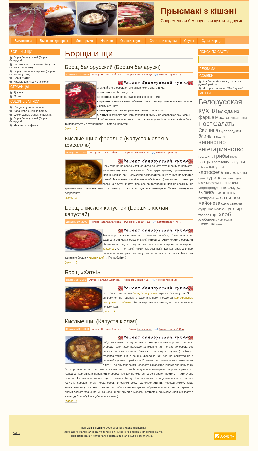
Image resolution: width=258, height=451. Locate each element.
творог (203, 215)
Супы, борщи (211, 41)
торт (214, 214)
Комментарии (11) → (171, 74)
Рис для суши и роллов (29, 107)
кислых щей (96, 257)
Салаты (224, 123)
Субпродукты (230, 131)
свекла (236, 203)
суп (228, 208)
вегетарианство (221, 149)
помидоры (206, 198)
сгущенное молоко (211, 209)
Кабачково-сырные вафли (30, 110)
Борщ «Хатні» (82, 272)
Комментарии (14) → (171, 329)
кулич (202, 178)
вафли (219, 136)
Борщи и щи (144, 74)
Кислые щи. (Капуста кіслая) (101, 321)
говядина (205, 156)
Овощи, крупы (131, 41)
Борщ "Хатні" (22, 77)
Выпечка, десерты (54, 41)
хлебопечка (207, 219)
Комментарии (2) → (168, 279)
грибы (221, 156)
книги (228, 173)
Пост (205, 123)
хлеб (225, 214)
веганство (212, 142)
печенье (231, 192)
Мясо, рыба (84, 41)
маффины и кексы (222, 183)
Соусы (189, 41)
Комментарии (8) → (168, 152)
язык (219, 224)
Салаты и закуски (163, 41)
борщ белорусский (145, 293)
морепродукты (210, 188)
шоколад (206, 224)
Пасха (242, 118)
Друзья (18, 92)
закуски (237, 161)
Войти (16, 433)
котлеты (239, 172)
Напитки (107, 41)
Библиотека (23, 41)
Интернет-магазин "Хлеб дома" (223, 88)
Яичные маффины (26, 125)
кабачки (203, 167)
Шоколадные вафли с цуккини (33, 114)
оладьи (220, 193)
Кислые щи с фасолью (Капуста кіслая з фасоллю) (116, 141)
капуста (216, 166)
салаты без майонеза (219, 200)
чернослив (225, 219)
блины (205, 136)
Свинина (208, 130)
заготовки (222, 162)
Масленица (226, 117)
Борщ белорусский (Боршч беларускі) (113, 67)
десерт (234, 156)
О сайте (19, 96)
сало (225, 203)
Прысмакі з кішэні (198, 11)
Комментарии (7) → (169, 221)
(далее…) (71, 128)
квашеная (109, 248)
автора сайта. (154, 431)
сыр (237, 208)
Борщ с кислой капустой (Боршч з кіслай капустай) (116, 211)
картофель (210, 172)
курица (214, 177)
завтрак (205, 161)
